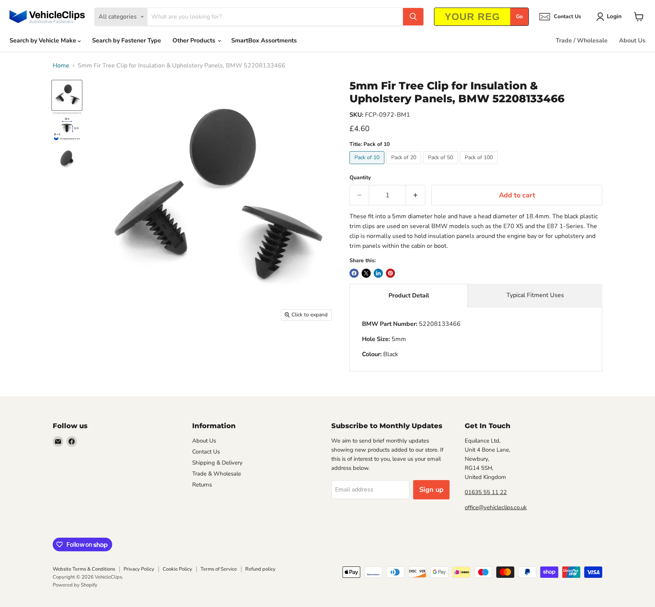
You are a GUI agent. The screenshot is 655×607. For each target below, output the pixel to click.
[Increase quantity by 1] (415, 195)
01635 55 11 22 (486, 492)
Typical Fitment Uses (535, 295)
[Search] (413, 16)
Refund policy (260, 569)
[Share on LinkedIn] (378, 273)
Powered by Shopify (75, 585)
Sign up (431, 489)
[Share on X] (366, 273)
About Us (632, 40)
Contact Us (206, 451)
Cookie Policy (177, 569)
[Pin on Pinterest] (390, 273)
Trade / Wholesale (582, 40)
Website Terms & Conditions (84, 569)
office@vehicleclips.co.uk (496, 507)
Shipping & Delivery (217, 462)
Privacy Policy (139, 569)
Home (61, 65)
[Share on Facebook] (354, 273)
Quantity (360, 178)
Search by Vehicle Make (43, 40)
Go (519, 16)
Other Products (194, 40)
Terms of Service (219, 569)
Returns (202, 484)
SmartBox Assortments (264, 40)
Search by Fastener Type (126, 40)
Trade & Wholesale (216, 473)
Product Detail (409, 295)
